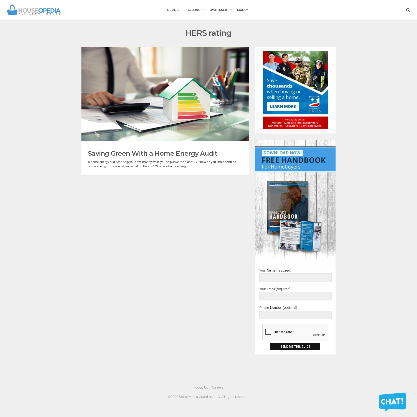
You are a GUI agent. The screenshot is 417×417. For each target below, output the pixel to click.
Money (242, 10)
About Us (201, 387)
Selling (194, 10)
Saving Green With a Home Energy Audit (152, 153)
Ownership (219, 10)
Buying (173, 10)
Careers (217, 387)
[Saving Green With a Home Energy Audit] (165, 94)
